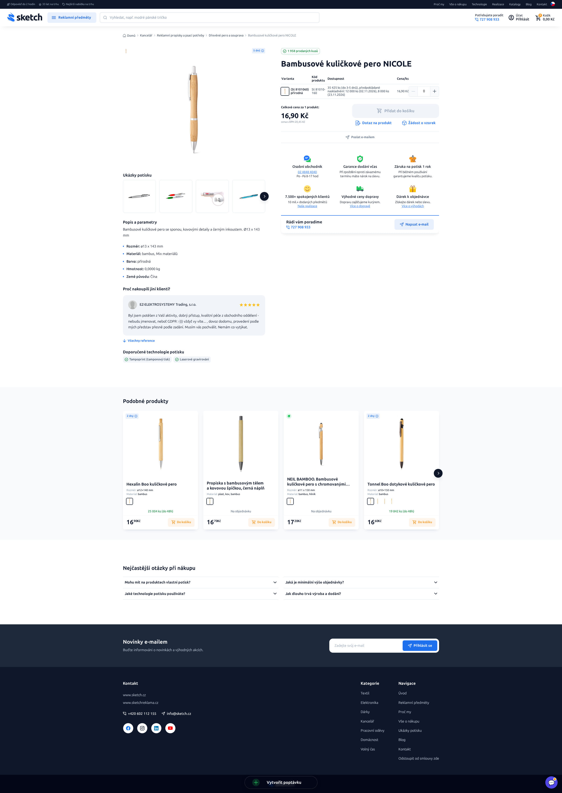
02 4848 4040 (307, 172)
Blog (528, 4)
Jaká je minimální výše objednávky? (314, 582)
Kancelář (146, 35)
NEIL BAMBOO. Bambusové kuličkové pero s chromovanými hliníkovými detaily (316, 484)
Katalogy (515, 4)
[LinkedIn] (156, 728)
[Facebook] (128, 728)
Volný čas (368, 749)
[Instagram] (142, 728)
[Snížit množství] (413, 91)
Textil (365, 693)
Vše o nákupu (458, 4)
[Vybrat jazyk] (553, 4)
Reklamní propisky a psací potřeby (180, 35)
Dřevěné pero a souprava (226, 35)
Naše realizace (307, 206)
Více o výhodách (413, 206)
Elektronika (369, 703)
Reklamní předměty (413, 703)
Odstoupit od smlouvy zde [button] (418, 758)
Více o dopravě (360, 206)
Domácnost (369, 740)
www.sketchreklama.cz (140, 703)
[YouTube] (170, 728)
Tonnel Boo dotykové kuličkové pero (401, 484)
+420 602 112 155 (142, 714)
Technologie (479, 4)
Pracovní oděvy (372, 730)
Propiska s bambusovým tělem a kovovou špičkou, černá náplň (236, 486)
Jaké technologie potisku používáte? (155, 594)
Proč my (439, 4)
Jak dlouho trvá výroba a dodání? (313, 594)
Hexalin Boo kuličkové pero (151, 484)
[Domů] (24, 18)
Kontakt (542, 4)
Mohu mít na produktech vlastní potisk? (157, 582)
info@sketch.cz (179, 714)
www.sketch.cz (134, 695)
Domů (131, 36)
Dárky (365, 712)
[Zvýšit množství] (434, 91)
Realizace (498, 4)
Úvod (402, 693)
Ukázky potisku (410, 730)
